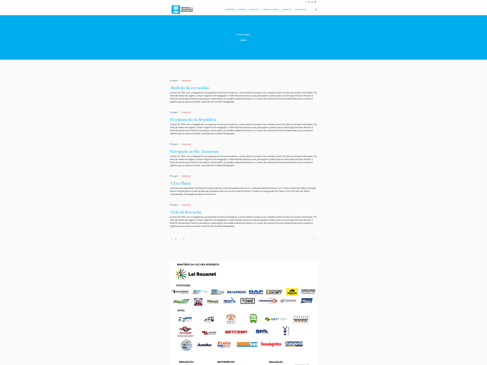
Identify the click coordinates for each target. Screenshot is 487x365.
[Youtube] (312, 2)
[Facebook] (306, 2)
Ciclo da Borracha (185, 212)
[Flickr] (315, 2)
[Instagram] (309, 2)
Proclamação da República (193, 119)
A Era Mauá (180, 183)
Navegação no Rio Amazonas (194, 151)
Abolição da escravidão (189, 88)
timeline (186, 80)
